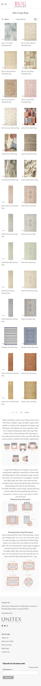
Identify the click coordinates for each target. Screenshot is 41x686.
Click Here (24, 606)
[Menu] (2, 4)
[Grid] (35, 19)
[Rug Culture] (20, 4)
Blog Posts (5, 648)
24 (21, 412)
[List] (38, 19)
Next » (27, 412)
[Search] (6, 4)
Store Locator (7, 645)
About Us (5, 638)
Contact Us (6, 652)
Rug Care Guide (7, 641)
